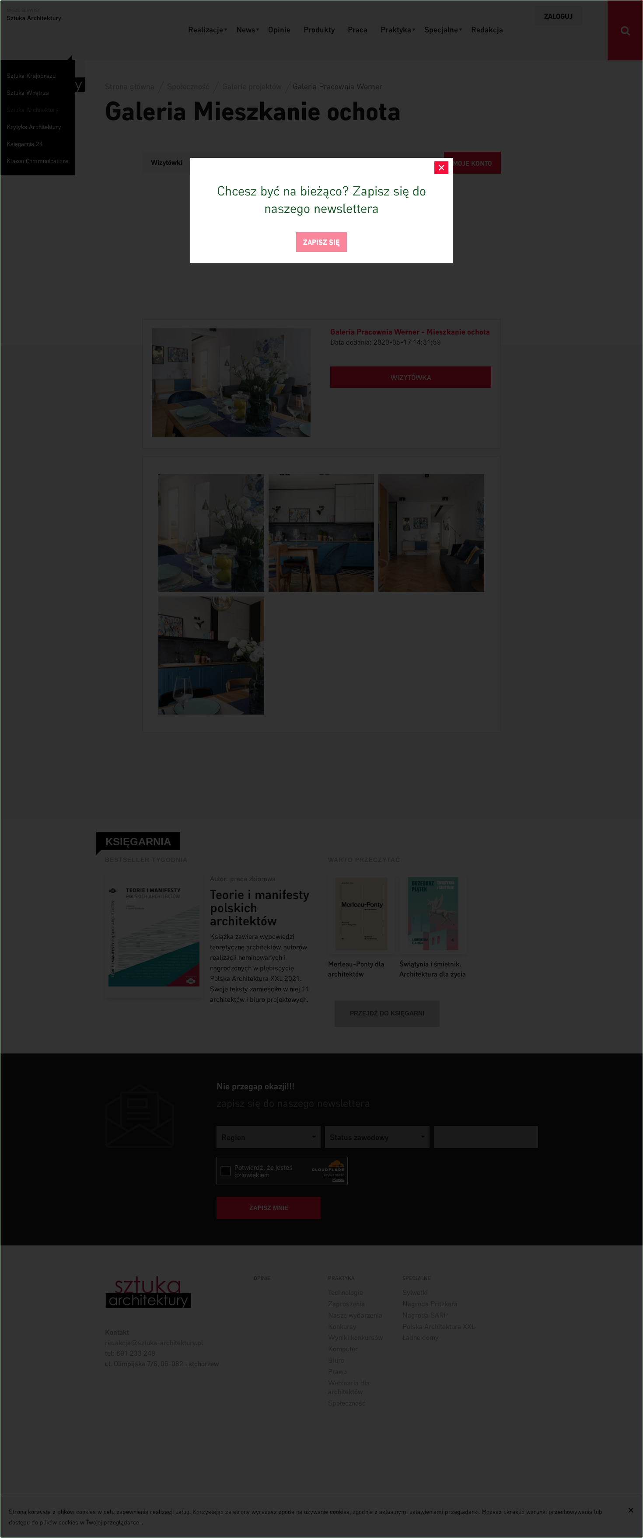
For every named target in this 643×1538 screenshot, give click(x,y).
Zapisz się (321, 241)
